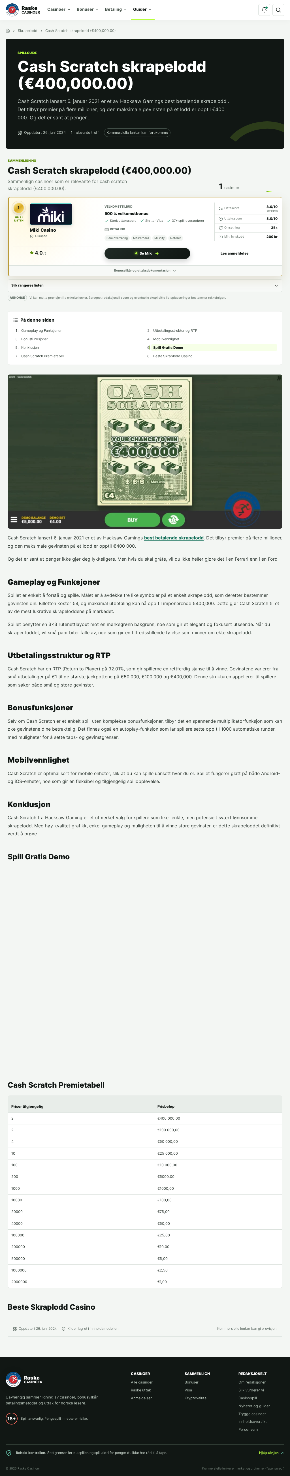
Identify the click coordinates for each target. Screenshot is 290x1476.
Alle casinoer (142, 1382)
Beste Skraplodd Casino (172, 356)
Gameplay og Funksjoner (41, 330)
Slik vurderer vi (251, 1390)
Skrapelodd (27, 31)
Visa (188, 1390)
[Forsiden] (8, 31)
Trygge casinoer (252, 1414)
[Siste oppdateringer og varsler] (264, 10)
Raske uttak (141, 1390)
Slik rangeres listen (27, 285)
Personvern (248, 1429)
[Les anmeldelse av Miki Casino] (51, 214)
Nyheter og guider (254, 1406)
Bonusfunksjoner (34, 339)
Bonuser (85, 9)
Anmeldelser (141, 1398)
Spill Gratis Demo (168, 347)
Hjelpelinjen (269, 1453)
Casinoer (56, 9)
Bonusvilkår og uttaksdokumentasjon (142, 270)
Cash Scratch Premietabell (43, 356)
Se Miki (146, 253)
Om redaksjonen (252, 1382)
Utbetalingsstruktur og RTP (175, 330)
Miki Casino (43, 230)
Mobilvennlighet (166, 339)
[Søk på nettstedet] (278, 10)
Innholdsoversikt (252, 1421)
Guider (140, 9)
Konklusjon (30, 347)
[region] (145, 1192)
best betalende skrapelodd (174, 538)
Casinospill (247, 1398)
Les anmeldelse (235, 253)
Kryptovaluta (195, 1398)
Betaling (113, 9)
